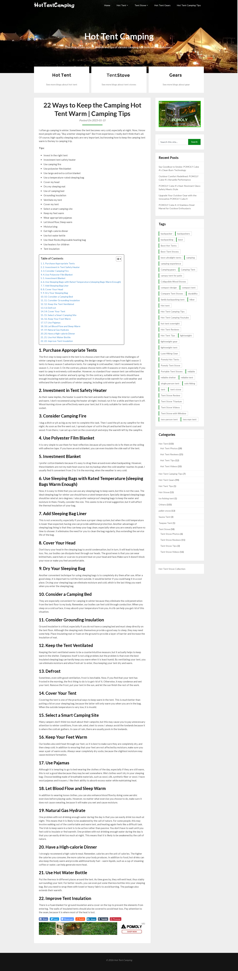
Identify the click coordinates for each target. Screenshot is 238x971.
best (180, 239)
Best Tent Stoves (170, 251)
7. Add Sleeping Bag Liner (56, 285)
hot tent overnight (170, 323)
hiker (192, 299)
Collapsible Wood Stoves (173, 281)
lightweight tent (169, 347)
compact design (169, 287)
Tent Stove (140, 5)
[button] (117, 259)
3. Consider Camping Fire (56, 270)
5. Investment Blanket (54, 278)
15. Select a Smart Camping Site (60, 315)
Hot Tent (121, 5)
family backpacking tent (173, 299)
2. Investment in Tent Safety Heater (61, 267)
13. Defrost (50, 307)
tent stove (175, 389)
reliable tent (187, 377)
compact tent (189, 287)
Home (107, 5)
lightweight (186, 335)
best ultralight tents (171, 257)
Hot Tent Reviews (170, 329)
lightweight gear (169, 341)
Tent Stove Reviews (170, 539)
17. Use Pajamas (52, 322)
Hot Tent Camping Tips (189, 5)
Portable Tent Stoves (172, 371)
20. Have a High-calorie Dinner (59, 333)
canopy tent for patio (171, 275)
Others (162, 504)
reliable (191, 371)
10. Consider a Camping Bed (58, 296)
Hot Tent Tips (168, 335)
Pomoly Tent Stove (170, 365)
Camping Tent (188, 269)
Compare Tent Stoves (172, 293)
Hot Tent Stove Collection (172, 568)
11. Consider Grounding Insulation (62, 300)
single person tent (170, 383)
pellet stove (165, 510)
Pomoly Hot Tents (170, 359)
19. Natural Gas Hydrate (56, 329)
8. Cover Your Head (53, 289)
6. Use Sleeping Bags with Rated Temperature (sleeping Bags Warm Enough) (82, 281)
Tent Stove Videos (170, 407)
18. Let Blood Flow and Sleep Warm (62, 326)
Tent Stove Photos (170, 533)
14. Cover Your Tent (54, 311)
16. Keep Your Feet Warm (57, 318)
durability (193, 293)
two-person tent (169, 419)
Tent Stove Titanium (171, 401)
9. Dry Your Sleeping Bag (55, 292)
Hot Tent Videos (168, 466)
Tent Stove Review (170, 395)
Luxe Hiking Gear (169, 353)
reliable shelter (168, 377)
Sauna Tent (164, 516)
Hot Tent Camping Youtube (175, 317)
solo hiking (189, 383)
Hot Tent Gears (162, 5)
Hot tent (165, 305)
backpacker (166, 233)
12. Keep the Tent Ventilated (59, 304)
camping (190, 257)
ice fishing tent (166, 498)
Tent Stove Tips (168, 545)
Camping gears (168, 269)
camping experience (171, 263)
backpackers (183, 233)
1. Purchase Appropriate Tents (59, 263)
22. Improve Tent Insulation (58, 341)
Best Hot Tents (169, 245)
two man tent (190, 419)
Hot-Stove (164, 492)
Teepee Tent (165, 523)
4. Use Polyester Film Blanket (58, 274)
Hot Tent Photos (169, 448)
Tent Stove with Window (173, 413)
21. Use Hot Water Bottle (57, 337)
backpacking (167, 239)
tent (163, 389)
